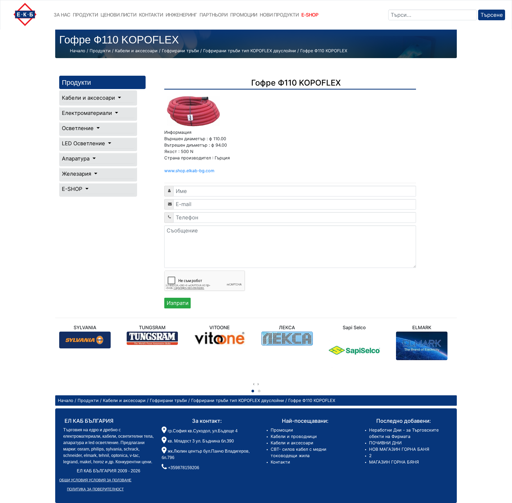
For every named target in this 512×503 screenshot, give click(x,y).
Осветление (78, 128)
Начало (77, 50)
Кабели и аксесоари (89, 98)
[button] (253, 391)
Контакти (151, 15)
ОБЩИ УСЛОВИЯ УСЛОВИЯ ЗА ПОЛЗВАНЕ (95, 480)
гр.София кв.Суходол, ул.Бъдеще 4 (202, 431)
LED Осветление (84, 143)
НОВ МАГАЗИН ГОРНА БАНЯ (399, 449)
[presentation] (254, 384)
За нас (62, 15)
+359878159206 (183, 467)
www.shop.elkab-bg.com (189, 170)
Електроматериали (88, 113)
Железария (77, 174)
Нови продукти (279, 15)
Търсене (492, 15)
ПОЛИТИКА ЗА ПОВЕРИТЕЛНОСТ (95, 489)
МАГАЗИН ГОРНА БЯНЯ (394, 462)
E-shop (309, 15)
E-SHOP (73, 189)
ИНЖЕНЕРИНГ (181, 15)
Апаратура (76, 158)
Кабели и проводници (294, 436)
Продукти (85, 15)
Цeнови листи (118, 15)
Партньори (213, 15)
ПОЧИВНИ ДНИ (385, 442)
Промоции (243, 15)
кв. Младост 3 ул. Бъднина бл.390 (200, 441)
